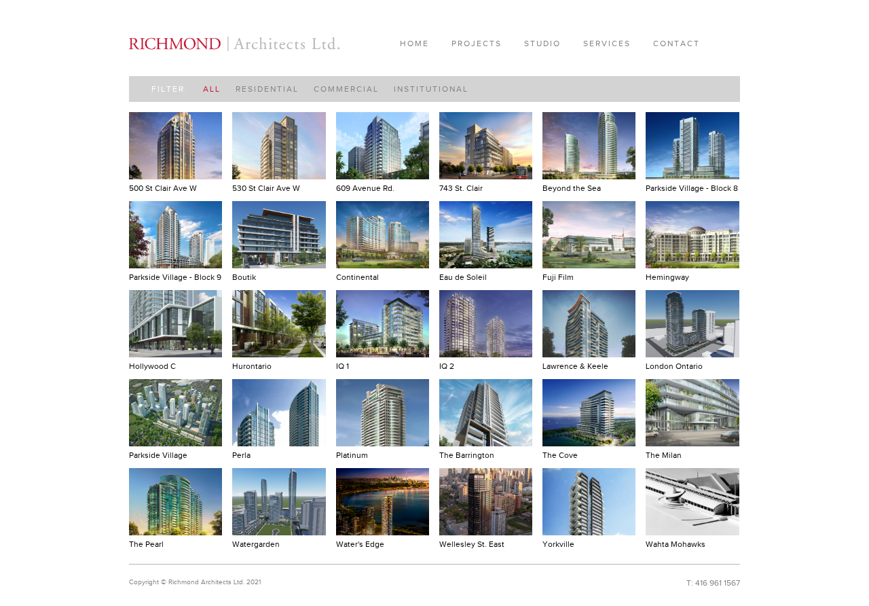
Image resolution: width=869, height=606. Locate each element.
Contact (676, 43)
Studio (542, 43)
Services (607, 43)
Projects (476, 43)
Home (414, 43)
